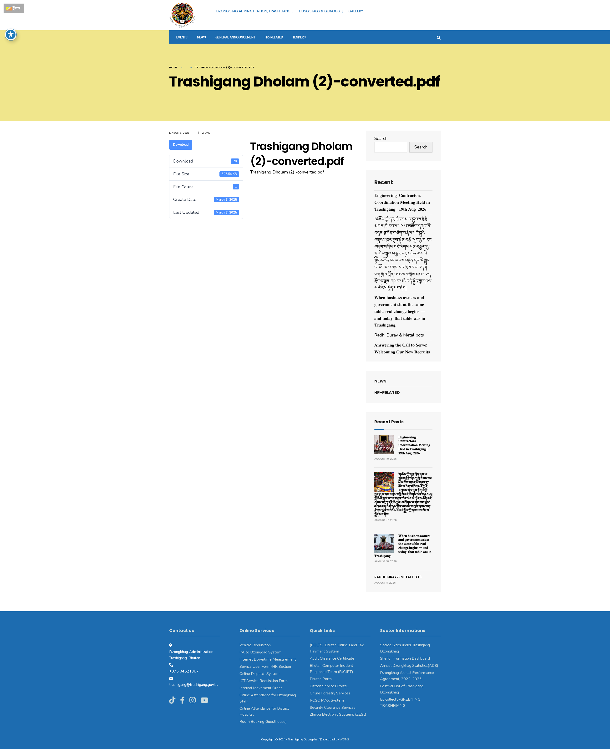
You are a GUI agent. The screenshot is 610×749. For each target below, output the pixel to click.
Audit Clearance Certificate (332, 658)
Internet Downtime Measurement (267, 659)
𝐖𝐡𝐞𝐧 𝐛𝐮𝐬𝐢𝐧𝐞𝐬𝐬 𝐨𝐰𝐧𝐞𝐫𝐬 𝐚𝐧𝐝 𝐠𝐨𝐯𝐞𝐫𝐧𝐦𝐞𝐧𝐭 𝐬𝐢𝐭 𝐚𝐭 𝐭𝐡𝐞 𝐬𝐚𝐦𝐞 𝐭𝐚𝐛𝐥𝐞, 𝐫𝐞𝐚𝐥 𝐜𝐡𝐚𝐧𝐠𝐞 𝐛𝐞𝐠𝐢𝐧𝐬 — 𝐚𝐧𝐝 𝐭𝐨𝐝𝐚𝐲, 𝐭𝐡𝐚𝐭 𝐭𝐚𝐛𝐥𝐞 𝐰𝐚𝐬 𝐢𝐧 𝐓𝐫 (399, 311)
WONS (344, 739)
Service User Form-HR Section (265, 666)
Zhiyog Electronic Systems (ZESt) (338, 714)
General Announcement (235, 37)
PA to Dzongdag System (260, 652)
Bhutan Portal (321, 679)
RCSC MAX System (327, 700)
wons (206, 133)
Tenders (299, 37)
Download (180, 145)
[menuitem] (255, 10)
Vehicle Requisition (255, 645)
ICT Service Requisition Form (263, 680)
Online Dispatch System (259, 673)
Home (173, 67)
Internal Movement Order (260, 688)
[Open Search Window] (438, 37)
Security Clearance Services (333, 707)
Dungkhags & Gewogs (319, 11)
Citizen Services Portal (328, 686)
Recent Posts (389, 422)
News (201, 37)
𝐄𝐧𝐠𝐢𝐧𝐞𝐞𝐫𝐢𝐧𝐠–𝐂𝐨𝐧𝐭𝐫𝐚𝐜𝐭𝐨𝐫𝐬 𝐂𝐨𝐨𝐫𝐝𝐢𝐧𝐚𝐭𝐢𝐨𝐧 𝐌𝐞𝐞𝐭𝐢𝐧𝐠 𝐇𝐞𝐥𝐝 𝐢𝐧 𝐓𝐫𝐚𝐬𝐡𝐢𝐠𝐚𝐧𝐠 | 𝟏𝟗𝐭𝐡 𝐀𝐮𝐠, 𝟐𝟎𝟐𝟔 (402, 202)
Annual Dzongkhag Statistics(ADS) (409, 665)
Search (380, 138)
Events (182, 37)
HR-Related (274, 37)
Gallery (355, 11)
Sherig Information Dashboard (405, 658)
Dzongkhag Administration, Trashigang (253, 11)
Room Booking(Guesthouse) (263, 721)
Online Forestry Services (330, 693)
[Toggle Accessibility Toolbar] (10, 34)
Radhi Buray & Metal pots (399, 335)
